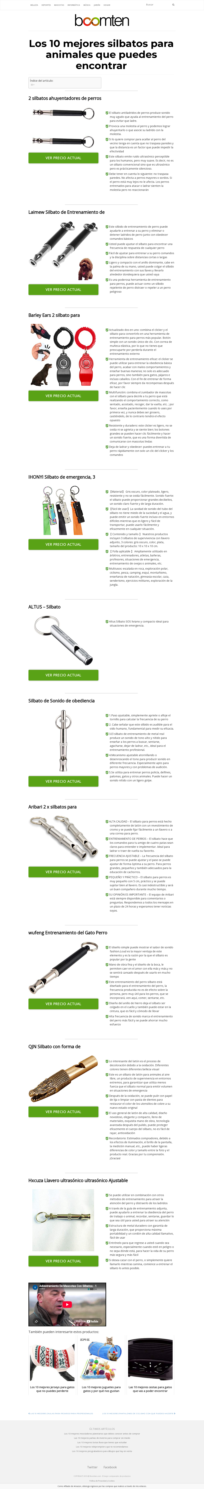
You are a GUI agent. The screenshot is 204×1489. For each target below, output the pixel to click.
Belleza (34, 5)
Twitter (92, 1467)
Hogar (107, 5)
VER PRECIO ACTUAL (63, 157)
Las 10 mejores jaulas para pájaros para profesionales (61, 1413)
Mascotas (59, 5)
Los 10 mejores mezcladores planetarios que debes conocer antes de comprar (102, 1433)
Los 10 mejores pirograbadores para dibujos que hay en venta (102, 1451)
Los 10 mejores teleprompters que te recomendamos (102, 1446)
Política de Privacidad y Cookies (102, 1481)
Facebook (110, 1467)
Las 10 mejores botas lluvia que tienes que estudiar (102, 1442)
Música (87, 5)
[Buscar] (173, 5)
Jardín (97, 5)
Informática (74, 5)
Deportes (46, 5)
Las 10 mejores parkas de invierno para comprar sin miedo (102, 1438)
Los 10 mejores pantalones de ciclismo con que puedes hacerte (138, 1413)
